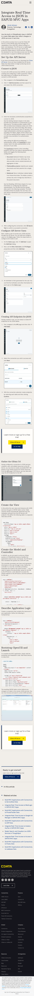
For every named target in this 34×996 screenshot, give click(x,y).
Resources (4, 966)
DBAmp (20, 905)
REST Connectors (5, 910)
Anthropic (20, 958)
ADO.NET (3, 902)
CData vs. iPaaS (5, 939)
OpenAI (20, 971)
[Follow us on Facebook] (26, 27)
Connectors (4, 928)
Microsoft (20, 966)
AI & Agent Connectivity (7, 934)
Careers (20, 945)
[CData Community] (12, 880)
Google (20, 963)
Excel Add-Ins (5, 913)
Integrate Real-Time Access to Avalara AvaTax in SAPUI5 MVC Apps (17, 827)
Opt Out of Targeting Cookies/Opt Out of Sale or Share (17, 993)
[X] (6, 880)
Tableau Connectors (6, 919)
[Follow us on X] (29, 27)
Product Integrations (6, 931)
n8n (19, 969)
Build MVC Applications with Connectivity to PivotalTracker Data (18, 811)
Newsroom (20, 934)
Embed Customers (6, 937)
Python (3, 905)
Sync (19, 896)
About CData (21, 928)
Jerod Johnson (12, 25)
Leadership (21, 939)
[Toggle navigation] (30, 2)
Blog (2, 963)
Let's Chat (6, 885)
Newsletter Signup (6, 969)
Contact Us (21, 948)
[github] (9, 880)
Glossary (3, 971)
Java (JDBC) (4, 899)
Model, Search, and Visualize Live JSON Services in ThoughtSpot (18, 832)
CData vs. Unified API (6, 942)
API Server (4, 908)
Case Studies (4, 960)
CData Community (6, 958)
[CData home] (8, 2)
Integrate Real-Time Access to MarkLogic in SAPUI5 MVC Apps (18, 806)
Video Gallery (4, 974)
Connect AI (21, 899)
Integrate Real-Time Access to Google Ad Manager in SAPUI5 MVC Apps (18, 817)
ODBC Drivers (4, 896)
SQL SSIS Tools (21, 902)
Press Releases (22, 931)
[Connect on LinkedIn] (32, 27)
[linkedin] (2, 880)
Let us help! (17, 446)
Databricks (21, 960)
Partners (20, 942)
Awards (20, 937)
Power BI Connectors (6, 916)
